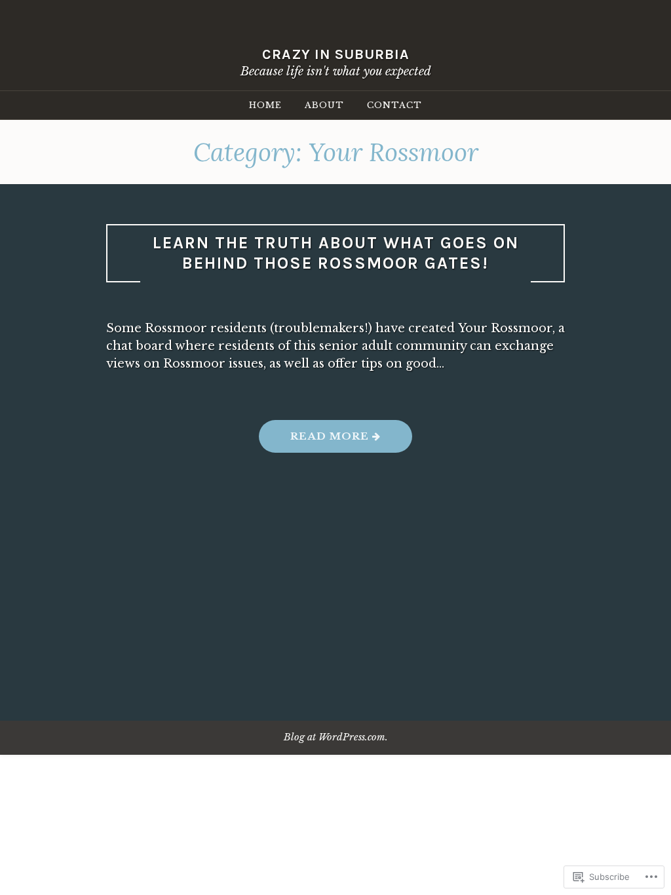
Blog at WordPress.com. (336, 737)
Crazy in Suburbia (336, 54)
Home (265, 105)
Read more (315, 440)
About (324, 105)
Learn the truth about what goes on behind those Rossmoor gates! (336, 253)
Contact (394, 105)
